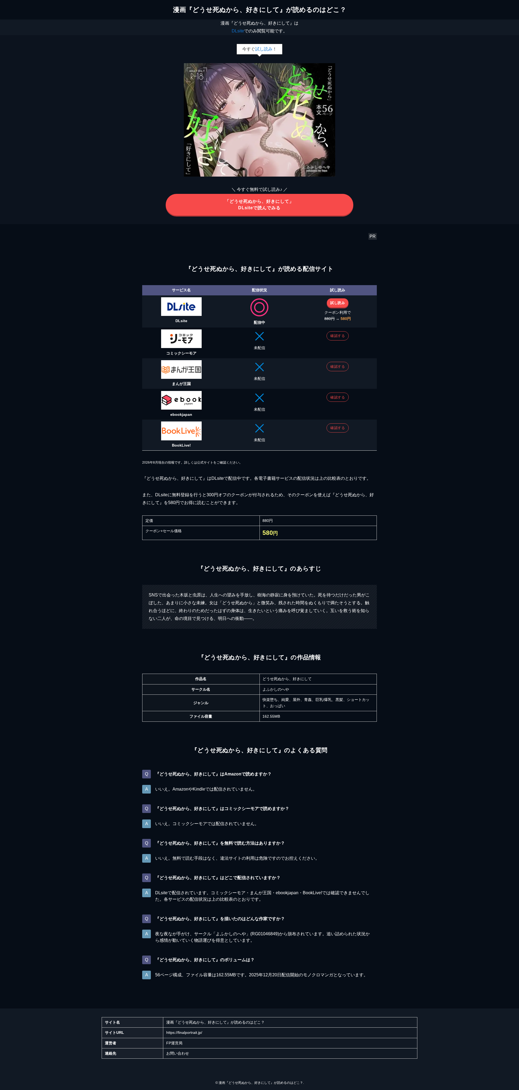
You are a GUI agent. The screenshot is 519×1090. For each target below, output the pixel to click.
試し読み (263, 49)
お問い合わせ (177, 1053)
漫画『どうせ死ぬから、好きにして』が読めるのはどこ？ (259, 9)
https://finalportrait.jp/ (184, 1032)
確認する (337, 336)
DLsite (238, 31)
